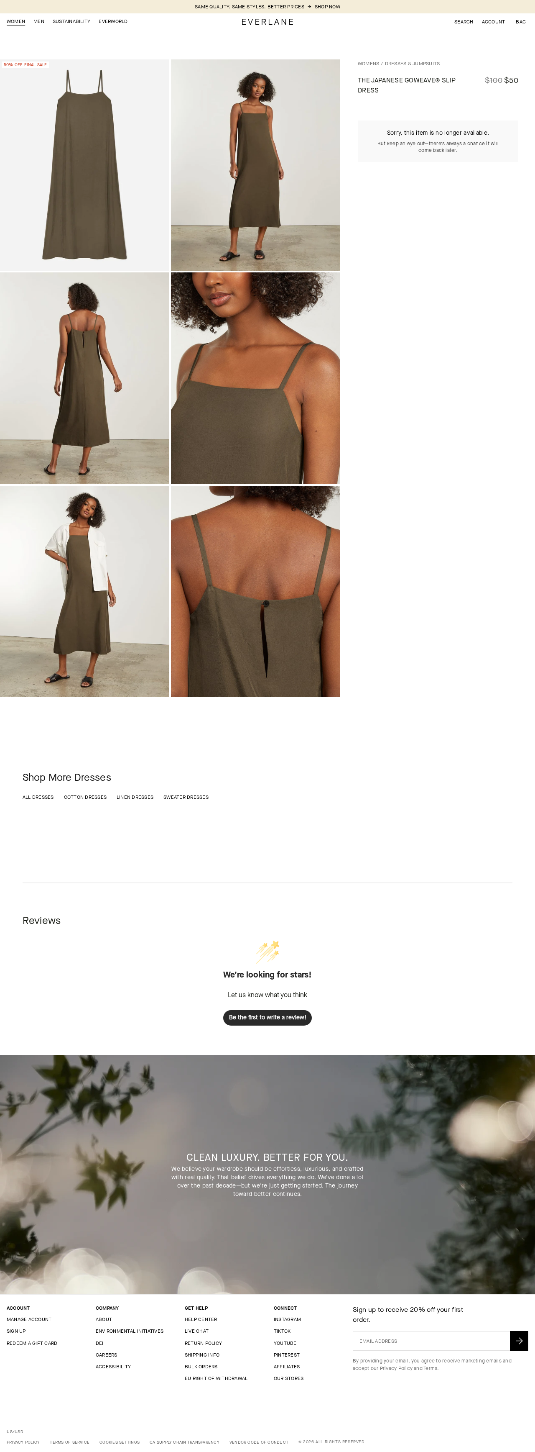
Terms (430, 1368)
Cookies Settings (119, 1442)
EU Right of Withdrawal (216, 1378)
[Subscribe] (519, 1341)
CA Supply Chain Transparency (184, 1442)
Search (463, 21)
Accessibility (113, 1366)
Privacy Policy (396, 1368)
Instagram (287, 1319)
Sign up (16, 1331)
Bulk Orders (201, 1366)
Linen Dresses (135, 797)
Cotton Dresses (85, 797)
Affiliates (287, 1366)
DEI (100, 1343)
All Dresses (38, 797)
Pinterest (287, 1355)
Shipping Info (202, 1355)
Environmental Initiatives (129, 1331)
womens (368, 63)
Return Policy (203, 1343)
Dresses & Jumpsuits (412, 63)
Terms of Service (69, 1442)
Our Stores (288, 1378)
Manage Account (29, 1319)
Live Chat (197, 1331)
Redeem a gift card (32, 1343)
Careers (106, 1355)
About (104, 1319)
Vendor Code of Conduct (258, 1442)
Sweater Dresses (186, 797)
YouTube (285, 1343)
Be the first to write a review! (267, 1018)
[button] (520, 22)
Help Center (201, 1319)
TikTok (282, 1331)
